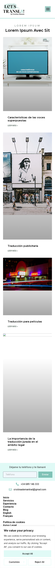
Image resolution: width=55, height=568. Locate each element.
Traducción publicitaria (23, 245)
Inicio (6, 497)
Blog (5, 509)
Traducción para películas (25, 321)
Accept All (27, 553)
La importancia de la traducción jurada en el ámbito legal (23, 441)
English (7, 512)
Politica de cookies (14, 522)
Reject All (39, 562)
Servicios (8, 500)
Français (8, 516)
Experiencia (9, 503)
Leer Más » (13, 125)
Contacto (8, 506)
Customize (14, 562)
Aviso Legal (10, 525)
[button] (48, 9)
